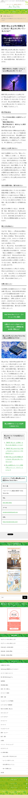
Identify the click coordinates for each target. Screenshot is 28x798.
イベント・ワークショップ (7, 744)
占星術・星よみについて (8, 16)
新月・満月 (3, 736)
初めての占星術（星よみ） (7, 708)
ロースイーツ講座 (5, 693)
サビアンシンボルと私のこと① (8, 643)
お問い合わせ (14, 779)
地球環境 (3, 681)
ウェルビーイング (5, 728)
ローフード (3, 724)
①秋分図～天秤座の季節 (6, 655)
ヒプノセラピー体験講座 (6, 704)
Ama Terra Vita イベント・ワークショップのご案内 (14, 316)
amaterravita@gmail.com (10, 512)
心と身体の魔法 (4, 752)
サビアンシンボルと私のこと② (8, 639)
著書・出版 (3, 696)
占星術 (2, 740)
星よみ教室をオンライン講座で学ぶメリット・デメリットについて (14, 468)
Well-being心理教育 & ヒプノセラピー (10, 669)
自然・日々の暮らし (5, 689)
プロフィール (14, 787)
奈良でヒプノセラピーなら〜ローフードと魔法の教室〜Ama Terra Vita (14, 791)
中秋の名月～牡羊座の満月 (7, 647)
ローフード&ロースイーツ (7, 673)
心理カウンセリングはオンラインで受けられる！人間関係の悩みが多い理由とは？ (14, 327)
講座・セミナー (4, 732)
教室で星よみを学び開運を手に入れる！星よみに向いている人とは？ (14, 459)
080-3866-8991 (7, 502)
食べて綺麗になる (7, 768)
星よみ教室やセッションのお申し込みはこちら (14, 425)
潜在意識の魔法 (4, 685)
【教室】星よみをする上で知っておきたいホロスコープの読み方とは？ (14, 451)
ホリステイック (4, 748)
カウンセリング (4, 712)
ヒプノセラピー (4, 716)
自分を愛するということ (8, 764)
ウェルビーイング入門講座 (7, 701)
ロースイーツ (4, 720)
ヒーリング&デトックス (8, 760)
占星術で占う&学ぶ (5, 665)
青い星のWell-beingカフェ (7, 677)
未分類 (2, 772)
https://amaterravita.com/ (10, 522)
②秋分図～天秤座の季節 (6, 651)
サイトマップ (14, 783)
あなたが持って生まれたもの (10, 756)
